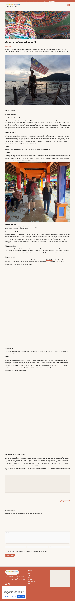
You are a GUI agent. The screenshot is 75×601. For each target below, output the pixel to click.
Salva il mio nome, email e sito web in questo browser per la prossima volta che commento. (27, 551)
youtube (69, 5)
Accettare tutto (21, 596)
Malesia (6, 46)
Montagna (47, 5)
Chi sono (36, 5)
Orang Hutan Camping (45, 367)
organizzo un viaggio (13, 457)
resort (34, 158)
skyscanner (64, 457)
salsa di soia (61, 365)
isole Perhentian (35, 138)
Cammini (42, 5)
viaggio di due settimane (10, 114)
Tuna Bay (53, 141)
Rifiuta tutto (14, 596)
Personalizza (7, 596)
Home (31, 5)
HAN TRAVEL (49, 259)
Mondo (9, 46)
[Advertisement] (37, 523)
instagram (68, 5)
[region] (14, 592)
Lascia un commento (9, 45)
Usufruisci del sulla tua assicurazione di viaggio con (34, 1)
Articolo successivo (65, 501)
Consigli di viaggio (56, 5)
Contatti (64, 5)
